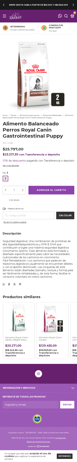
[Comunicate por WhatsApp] (60, 16)
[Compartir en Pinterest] (20, 284)
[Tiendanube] (38, 446)
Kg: (5, 172)
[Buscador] (66, 16)
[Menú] (5, 16)
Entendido (65, 456)
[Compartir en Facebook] (9, 284)
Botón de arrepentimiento (38, 441)
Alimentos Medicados (52, 115)
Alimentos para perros (29, 115)
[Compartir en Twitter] (14, 284)
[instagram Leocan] (38, 373)
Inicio (5, 115)
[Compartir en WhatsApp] (4, 284)
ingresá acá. (60, 438)
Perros (13, 115)
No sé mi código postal (14, 222)
